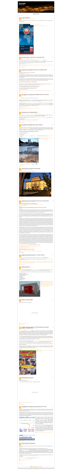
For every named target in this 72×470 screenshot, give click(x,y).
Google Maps (41, 84)
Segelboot (41, 90)
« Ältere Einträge (20, 15)
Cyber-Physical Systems (32, 261)
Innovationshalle (42, 25)
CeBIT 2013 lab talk (26, 17)
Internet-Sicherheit (32, 262)
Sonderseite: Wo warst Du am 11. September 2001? (32, 119)
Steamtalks (22, 3)
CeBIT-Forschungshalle (35, 269)
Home (19, 11)
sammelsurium (35, 455)
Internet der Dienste (21, 262)
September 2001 (45, 90)
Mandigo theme (38, 466)
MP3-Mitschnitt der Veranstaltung (23, 244)
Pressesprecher (27, 402)
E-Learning (40, 261)
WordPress (35, 466)
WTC (50, 90)
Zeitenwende (32, 70)
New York (38, 90)
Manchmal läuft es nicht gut (27, 377)
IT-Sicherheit (37, 262)
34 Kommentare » (22, 404)
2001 (25, 90)
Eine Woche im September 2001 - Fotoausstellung (32, 124)
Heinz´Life (46, 350)
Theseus (51, 262)
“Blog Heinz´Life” (36, 341)
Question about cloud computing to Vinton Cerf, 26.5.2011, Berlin (35, 200)
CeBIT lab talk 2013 (36, 24)
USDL (41, 351)
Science (34, 18)
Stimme (24, 323)
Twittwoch (42, 286)
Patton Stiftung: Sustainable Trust (25, 128)
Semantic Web (43, 262)
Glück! (31, 18)
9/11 (27, 90)
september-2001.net (28, 63)
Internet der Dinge (27, 262)
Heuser (49, 350)
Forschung (38, 25)
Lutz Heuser (28, 330)
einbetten (22, 459)
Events (22, 11)
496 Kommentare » (22, 264)
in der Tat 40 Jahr (36, 328)
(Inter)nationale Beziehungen (34, 125)
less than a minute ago (26, 455)
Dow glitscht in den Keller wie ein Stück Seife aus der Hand (34, 406)
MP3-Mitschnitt (21, 205)
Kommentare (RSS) (39, 467)
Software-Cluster (48, 262)
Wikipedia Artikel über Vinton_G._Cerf (24, 247)
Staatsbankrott (42, 432)
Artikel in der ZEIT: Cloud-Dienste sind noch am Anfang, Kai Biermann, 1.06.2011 (30, 246)
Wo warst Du (37, 108)
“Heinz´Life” (20, 330)
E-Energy (37, 261)
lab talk (46, 25)
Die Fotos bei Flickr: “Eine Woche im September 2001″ (33, 57)
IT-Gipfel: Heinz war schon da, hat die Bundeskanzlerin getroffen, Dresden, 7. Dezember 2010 (35, 327)
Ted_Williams (26, 323)
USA (48, 90)
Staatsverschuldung (47, 432)
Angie (43, 350)
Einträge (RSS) (33, 467)
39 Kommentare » (22, 375)
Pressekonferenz (23, 402)
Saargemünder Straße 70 (22, 133)
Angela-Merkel (40, 350)
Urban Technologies (46, 286)
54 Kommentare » (22, 67)
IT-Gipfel (52, 350)
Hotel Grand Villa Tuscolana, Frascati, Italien (31, 168)
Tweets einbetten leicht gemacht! (28, 443)
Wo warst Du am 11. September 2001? (29, 112)
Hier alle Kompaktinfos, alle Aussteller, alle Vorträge (26, 22)
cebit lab (23, 261)
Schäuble (31, 402)
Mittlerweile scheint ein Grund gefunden (42, 419)
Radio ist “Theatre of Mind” (27, 299)
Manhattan (35, 90)
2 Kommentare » (22, 297)
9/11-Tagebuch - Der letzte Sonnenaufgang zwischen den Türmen (35, 94)
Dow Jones (38, 432)
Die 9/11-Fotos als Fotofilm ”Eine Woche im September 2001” (34, 69)
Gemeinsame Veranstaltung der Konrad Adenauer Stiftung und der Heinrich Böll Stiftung (30, 204)
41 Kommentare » (22, 166)
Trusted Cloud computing (49, 285)
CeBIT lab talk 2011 (26, 266)
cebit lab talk (27, 261)
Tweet (24, 459)
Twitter (26, 459)
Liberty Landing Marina (31, 90)
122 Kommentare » (22, 324)
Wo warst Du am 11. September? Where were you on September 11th (28, 82)
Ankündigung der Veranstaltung (23, 245)
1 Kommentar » (22, 198)
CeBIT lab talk (21, 270)
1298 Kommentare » (22, 92)
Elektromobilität (44, 261)
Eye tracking (48, 261)
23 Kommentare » (22, 122)
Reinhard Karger (28, 18)
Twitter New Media (29, 459)
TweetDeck (31, 455)
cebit (36, 25)
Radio (21, 323)
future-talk (51, 261)
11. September (22, 90)
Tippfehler (51, 432)
